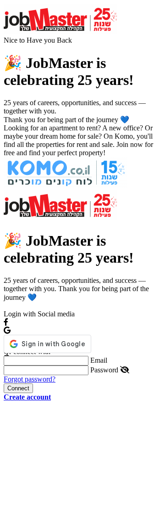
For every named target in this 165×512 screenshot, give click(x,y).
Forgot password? (29, 379)
